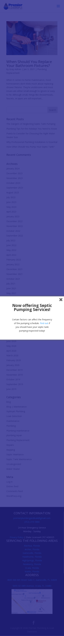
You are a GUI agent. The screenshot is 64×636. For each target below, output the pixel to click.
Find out (44, 323)
